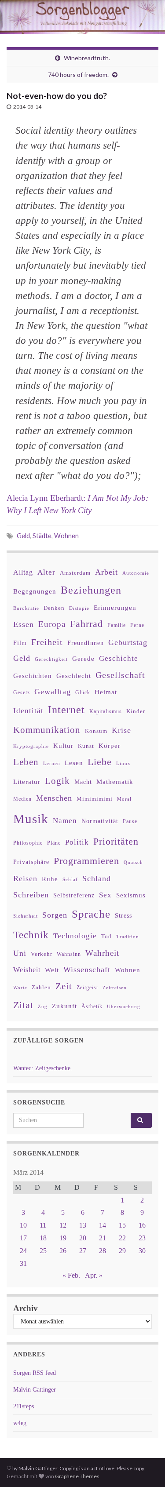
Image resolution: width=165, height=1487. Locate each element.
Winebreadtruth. (87, 58)
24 (23, 1250)
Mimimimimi (95, 798)
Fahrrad (86, 624)
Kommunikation (47, 730)
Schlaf (70, 879)
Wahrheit (102, 953)
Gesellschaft (120, 675)
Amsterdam (75, 572)
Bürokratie (26, 608)
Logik (57, 781)
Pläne (54, 843)
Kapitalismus (105, 711)
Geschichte (118, 658)
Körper (110, 745)
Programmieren (86, 860)
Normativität (99, 821)
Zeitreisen (115, 987)
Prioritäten (116, 841)
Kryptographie (31, 746)
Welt (52, 969)
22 (122, 1238)
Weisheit (26, 969)
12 (62, 1225)
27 (82, 1250)
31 (23, 1263)
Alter (46, 572)
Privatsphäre (31, 862)
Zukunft (64, 1006)
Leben (26, 762)
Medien (22, 799)
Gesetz (21, 693)
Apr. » (94, 1275)
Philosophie (28, 843)
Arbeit (106, 572)
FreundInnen (85, 643)
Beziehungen (91, 590)
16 (142, 1225)
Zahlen (41, 987)
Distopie (79, 608)
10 (23, 1225)
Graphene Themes (77, 1476)
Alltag (23, 572)
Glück (82, 693)
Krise (121, 730)
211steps (23, 1406)
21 (102, 1238)
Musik (30, 819)
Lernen (51, 763)
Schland (96, 878)
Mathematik (114, 781)
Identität (28, 711)
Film (20, 642)
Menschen (54, 798)
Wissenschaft (86, 969)
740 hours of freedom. (78, 74)
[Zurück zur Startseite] (82, 17)
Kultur (63, 745)
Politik (77, 842)
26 (62, 1250)
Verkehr (41, 954)
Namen (65, 820)
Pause (130, 821)
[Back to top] (145, 1467)
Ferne (137, 625)
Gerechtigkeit (51, 659)
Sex (105, 895)
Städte (42, 535)
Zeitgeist (87, 987)
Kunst (86, 746)
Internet (66, 709)
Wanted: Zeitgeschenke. (42, 1068)
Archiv (25, 1308)
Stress (123, 915)
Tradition (127, 936)
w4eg (19, 1423)
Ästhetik (92, 1006)
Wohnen (66, 535)
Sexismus (131, 895)
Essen (23, 624)
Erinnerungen (115, 607)
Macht (83, 782)
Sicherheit (25, 915)
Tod (106, 936)
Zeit (63, 986)
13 (82, 1225)
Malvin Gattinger (34, 1389)
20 (82, 1238)
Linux (123, 763)
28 (102, 1250)
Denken (54, 608)
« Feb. (71, 1275)
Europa (52, 624)
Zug (43, 1006)
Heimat (106, 692)
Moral (124, 799)
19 (62, 1238)
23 (142, 1238)
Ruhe (50, 878)
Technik (31, 934)
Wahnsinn (69, 954)
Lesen (74, 762)
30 (142, 1250)
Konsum (96, 731)
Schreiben (31, 894)
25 (43, 1250)
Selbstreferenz (74, 895)
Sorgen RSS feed (34, 1373)
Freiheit (47, 642)
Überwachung (123, 1006)
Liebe (100, 762)
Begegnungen (34, 591)
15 (122, 1225)
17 (23, 1238)
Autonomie (135, 573)
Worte (20, 987)
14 (102, 1225)
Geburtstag (127, 642)
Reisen (25, 878)
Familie (116, 625)
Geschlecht (73, 675)
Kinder (135, 711)
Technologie (75, 936)
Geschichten (32, 675)
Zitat (23, 1005)
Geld (23, 535)
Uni (19, 953)
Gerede (83, 658)
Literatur (26, 781)
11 (43, 1225)
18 (43, 1238)
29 (122, 1250)
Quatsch (133, 862)
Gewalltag (52, 691)
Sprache (91, 914)
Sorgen (54, 915)
